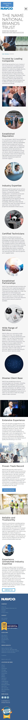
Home (3, 53)
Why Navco (7, 53)
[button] (25, 8)
